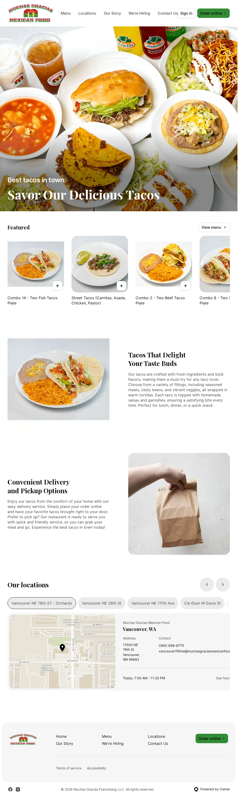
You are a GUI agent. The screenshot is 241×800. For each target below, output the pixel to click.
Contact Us (158, 743)
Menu (67, 13)
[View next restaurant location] (223, 584)
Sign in (186, 13)
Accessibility (96, 768)
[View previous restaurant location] (207, 584)
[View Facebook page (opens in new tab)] (10, 789)
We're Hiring (140, 13)
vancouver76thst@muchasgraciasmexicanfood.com (199, 651)
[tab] (42, 603)
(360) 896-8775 (171, 645)
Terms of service (68, 768)
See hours (223, 678)
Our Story (113, 13)
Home (61, 736)
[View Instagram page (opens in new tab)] (18, 789)
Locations (88, 13)
